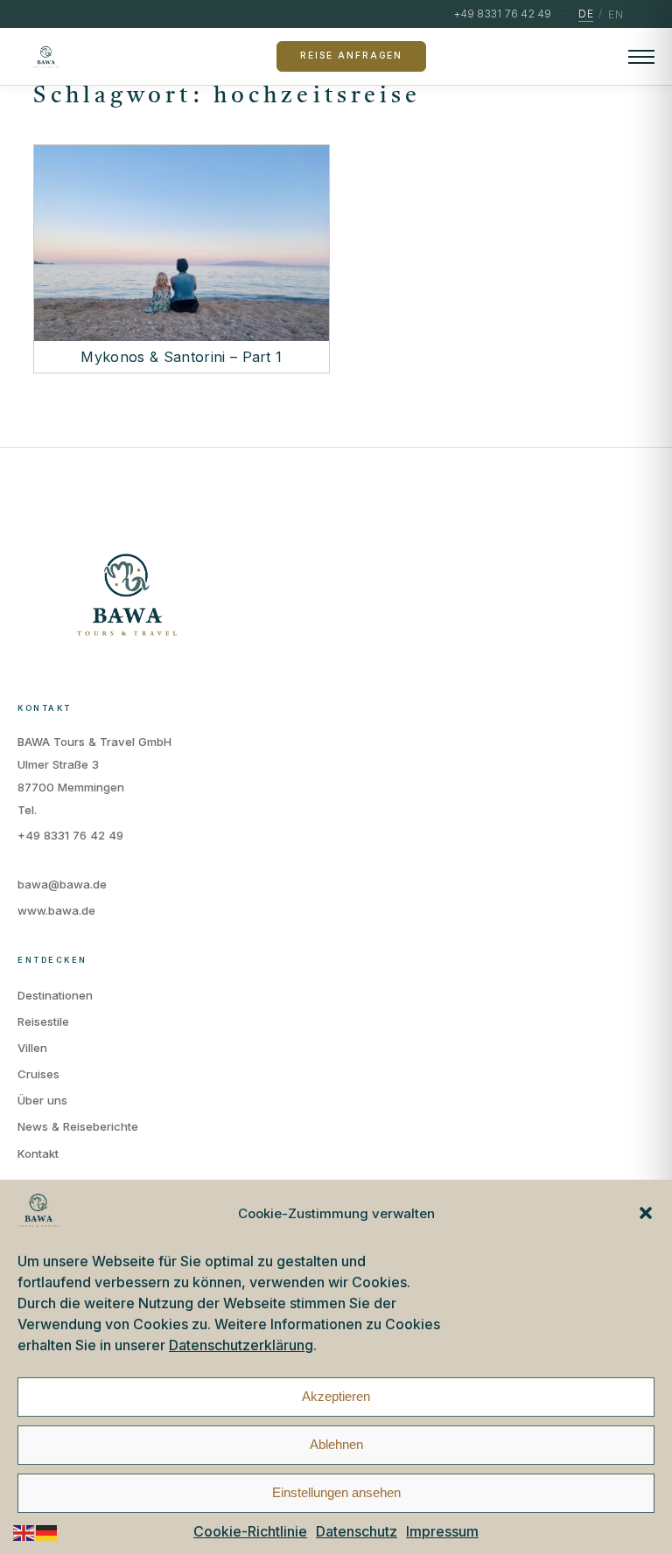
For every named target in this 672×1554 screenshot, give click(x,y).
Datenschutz (356, 1531)
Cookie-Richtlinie (250, 1531)
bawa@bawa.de (62, 884)
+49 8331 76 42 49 (70, 835)
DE (585, 13)
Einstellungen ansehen (336, 1492)
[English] (24, 1531)
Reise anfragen (351, 55)
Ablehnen (336, 1444)
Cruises (39, 1074)
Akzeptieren (336, 1396)
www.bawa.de (56, 910)
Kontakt (38, 1153)
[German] (47, 1531)
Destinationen (55, 995)
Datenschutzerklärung (241, 1345)
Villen (32, 1048)
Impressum (442, 1531)
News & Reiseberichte (78, 1126)
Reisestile (43, 1021)
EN (615, 14)
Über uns (42, 1100)
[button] (645, 1213)
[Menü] (641, 57)
